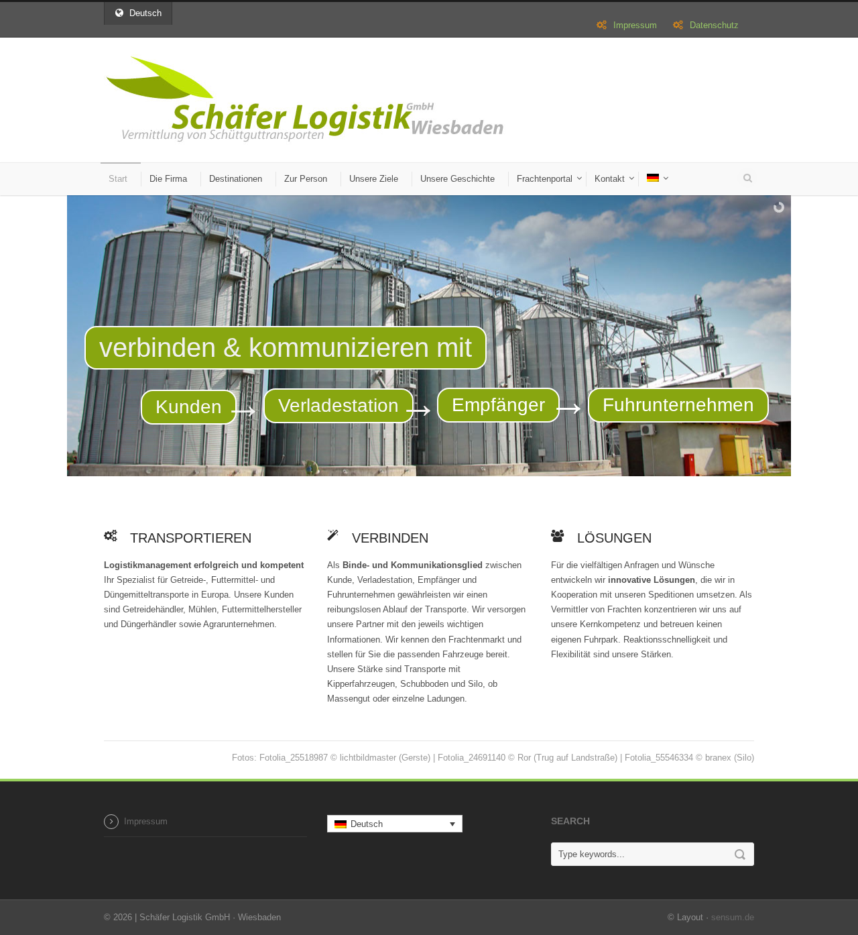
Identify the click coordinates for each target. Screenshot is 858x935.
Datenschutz (714, 25)
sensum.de (732, 917)
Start (118, 179)
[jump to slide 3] (442, 463)
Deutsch (145, 13)
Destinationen (235, 179)
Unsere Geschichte (457, 179)
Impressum (635, 25)
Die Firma (168, 179)
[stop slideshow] (457, 463)
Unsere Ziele (373, 179)
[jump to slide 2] (429, 463)
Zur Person (305, 179)
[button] (395, 823)
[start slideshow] (400, 463)
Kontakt (610, 179)
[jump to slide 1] (415, 463)
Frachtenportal (544, 179)
